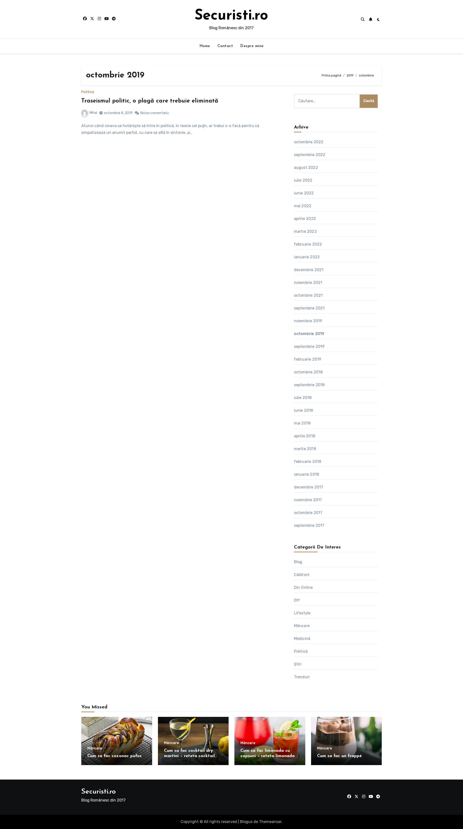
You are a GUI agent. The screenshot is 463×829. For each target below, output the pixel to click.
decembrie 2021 (309, 269)
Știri (298, 664)
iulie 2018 (303, 397)
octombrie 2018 (308, 372)
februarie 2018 (307, 461)
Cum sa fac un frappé (339, 756)
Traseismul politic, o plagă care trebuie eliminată (149, 101)
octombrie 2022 (309, 142)
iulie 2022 (303, 180)
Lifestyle (302, 613)
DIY (297, 600)
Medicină (302, 638)
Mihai (93, 113)
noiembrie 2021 (308, 282)
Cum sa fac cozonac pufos (114, 756)
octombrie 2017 (308, 512)
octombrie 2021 (308, 295)
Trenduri (302, 677)
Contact (225, 46)
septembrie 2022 (310, 154)
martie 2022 (305, 231)
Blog (298, 562)
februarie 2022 (308, 244)
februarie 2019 (307, 359)
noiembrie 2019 (308, 321)
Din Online (303, 587)
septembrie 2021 (309, 308)
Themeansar (270, 821)
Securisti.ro (231, 16)
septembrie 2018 (309, 385)
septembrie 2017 (309, 525)
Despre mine (252, 46)
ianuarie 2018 (306, 474)
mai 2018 (302, 423)
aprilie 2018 (304, 436)
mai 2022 (303, 206)
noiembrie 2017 (308, 500)
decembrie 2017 (308, 487)
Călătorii (302, 574)
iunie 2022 (304, 193)
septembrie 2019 (309, 346)
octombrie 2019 (309, 333)
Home (204, 46)
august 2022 (306, 167)
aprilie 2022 (305, 218)
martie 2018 (305, 448)
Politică (87, 92)
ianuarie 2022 (307, 257)
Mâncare (302, 625)
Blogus (246, 821)
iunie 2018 (303, 410)
